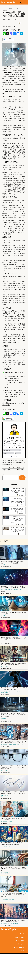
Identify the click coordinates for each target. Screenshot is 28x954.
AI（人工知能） (9, 8)
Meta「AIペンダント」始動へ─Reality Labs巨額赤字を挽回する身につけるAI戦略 (14, 688)
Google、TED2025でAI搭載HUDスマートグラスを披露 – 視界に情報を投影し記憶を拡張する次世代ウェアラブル (13, 639)
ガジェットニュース (5, 692)
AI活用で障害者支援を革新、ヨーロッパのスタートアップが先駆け (13, 819)
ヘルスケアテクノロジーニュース (8, 899)
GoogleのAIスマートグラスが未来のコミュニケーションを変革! (13, 613)
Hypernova (3, 719)
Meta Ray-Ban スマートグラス (13, 390)
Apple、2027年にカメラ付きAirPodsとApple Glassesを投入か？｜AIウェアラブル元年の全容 (13, 792)
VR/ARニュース (4, 589)
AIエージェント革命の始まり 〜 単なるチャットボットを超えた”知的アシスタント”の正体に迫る (13, 742)
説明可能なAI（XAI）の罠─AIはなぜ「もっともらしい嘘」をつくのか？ (17, 510)
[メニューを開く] (26, 3)
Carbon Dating (12, 178)
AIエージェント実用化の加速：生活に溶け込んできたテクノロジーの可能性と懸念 (13, 562)
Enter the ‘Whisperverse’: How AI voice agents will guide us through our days (13, 91)
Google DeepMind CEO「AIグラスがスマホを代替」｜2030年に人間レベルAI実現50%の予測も (13, 587)
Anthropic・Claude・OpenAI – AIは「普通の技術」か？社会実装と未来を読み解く (13, 921)
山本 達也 (23, 22)
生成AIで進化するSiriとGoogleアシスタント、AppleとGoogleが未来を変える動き (13, 843)
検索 (3, 474)
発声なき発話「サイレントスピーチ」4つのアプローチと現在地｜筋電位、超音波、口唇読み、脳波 (17, 519)
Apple (2, 796)
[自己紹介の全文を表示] (23, 447)
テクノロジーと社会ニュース (15, 589)
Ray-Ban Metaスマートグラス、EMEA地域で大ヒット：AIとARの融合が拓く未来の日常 (13, 664)
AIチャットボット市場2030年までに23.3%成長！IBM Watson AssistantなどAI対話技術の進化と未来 (13, 869)
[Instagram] (16, 456)
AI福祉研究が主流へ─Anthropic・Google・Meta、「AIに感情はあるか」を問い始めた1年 (17, 500)
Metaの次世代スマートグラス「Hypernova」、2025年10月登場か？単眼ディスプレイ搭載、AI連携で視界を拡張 (13, 715)
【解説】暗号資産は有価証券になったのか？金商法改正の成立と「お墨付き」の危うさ (17, 491)
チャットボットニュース (18, 744)
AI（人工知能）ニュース (19, 8)
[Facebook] (12, 456)
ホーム (3, 8)
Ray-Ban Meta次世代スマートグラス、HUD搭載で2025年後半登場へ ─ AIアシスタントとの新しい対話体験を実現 (14, 767)
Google (3, 591)
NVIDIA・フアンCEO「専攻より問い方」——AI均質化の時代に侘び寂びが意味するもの (17, 530)
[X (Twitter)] (14, 456)
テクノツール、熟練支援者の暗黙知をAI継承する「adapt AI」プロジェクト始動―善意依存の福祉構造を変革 (13, 895)
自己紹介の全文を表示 (16, 447)
